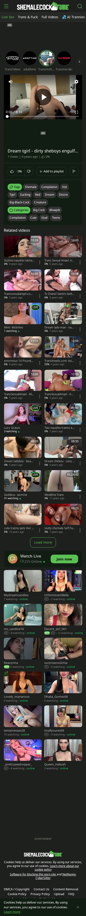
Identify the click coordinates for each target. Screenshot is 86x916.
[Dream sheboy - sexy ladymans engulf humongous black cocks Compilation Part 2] (63, 452)
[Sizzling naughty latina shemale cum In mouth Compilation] (23, 251)
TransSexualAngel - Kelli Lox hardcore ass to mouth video (59, 394)
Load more (43, 542)
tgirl (12, 195)
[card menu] (40, 262)
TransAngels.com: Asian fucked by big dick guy (59, 360)
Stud (44, 218)
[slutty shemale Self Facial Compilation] (63, 519)
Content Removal (65, 889)
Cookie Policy (17, 894)
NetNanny (69, 874)
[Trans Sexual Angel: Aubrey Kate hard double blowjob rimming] (63, 251)
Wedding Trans (54, 494)
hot (64, 187)
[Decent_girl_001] (63, 619)
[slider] (43, 116)
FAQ (71, 894)
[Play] (43, 97)
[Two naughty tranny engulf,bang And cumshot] (63, 418)
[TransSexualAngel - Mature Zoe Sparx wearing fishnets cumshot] (23, 385)
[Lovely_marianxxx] (23, 687)
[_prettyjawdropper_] (23, 755)
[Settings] (76, 81)
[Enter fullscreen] (76, 112)
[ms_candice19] (23, 619)
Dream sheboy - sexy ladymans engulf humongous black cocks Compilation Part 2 (59, 461)
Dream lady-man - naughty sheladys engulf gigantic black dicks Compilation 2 (59, 327)
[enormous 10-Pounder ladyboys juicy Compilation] (23, 351)
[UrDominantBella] (63, 585)
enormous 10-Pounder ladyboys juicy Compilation (19, 360)
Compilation (18, 218)
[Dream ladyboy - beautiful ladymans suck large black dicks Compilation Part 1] (23, 452)
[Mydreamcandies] (23, 585)
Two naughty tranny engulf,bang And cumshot (59, 427)
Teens (56, 218)
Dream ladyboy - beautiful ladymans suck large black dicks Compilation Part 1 (19, 461)
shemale (31, 187)
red (37, 195)
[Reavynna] (23, 653)
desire (63, 195)
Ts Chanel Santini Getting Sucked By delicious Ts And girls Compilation (59, 293)
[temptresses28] (23, 721)
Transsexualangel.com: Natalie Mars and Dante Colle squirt (19, 293)
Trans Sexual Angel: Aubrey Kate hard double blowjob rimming (58, 260)
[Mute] (10, 81)
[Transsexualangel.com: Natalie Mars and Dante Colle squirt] (23, 284)
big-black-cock (19, 202)
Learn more (12, 912)
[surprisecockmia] (63, 653)
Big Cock (39, 210)
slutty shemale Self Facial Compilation (59, 528)
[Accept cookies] (78, 907)
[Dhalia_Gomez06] (63, 687)
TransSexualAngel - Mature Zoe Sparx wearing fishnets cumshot (19, 394)
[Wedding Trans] (63, 485)
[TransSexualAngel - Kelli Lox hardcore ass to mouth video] (63, 385)
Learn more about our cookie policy (57, 868)
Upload (59, 894)
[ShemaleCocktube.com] (43, 6)
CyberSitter (43, 878)
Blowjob (54, 210)
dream (49, 195)
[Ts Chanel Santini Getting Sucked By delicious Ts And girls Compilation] (63, 284)
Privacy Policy (40, 894)
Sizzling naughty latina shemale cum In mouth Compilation (19, 260)
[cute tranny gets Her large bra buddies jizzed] (23, 519)
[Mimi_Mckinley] (23, 318)
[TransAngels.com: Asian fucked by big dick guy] (63, 351)
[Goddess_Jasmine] (23, 485)
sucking (25, 195)
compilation (49, 187)
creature (40, 202)
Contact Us (41, 889)
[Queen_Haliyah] (63, 755)
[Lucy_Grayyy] (23, 418)
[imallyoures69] (63, 721)
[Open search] (79, 6)
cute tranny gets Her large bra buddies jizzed (19, 528)
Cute (33, 218)
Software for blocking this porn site (33, 874)
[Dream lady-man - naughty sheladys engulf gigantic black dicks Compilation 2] (63, 318)
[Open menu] (6, 6)
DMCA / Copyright (17, 889)
